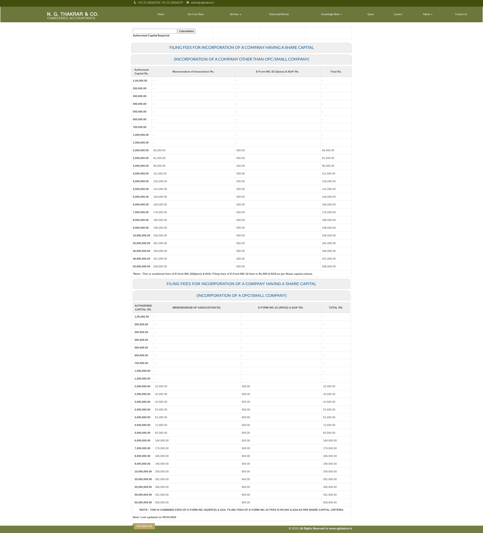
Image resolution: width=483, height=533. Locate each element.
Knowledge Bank (330, 14)
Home (161, 14)
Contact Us (461, 14)
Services (234, 14)
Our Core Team (196, 14)
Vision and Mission (279, 14)
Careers (398, 14)
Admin (427, 14)
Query (370, 14)
